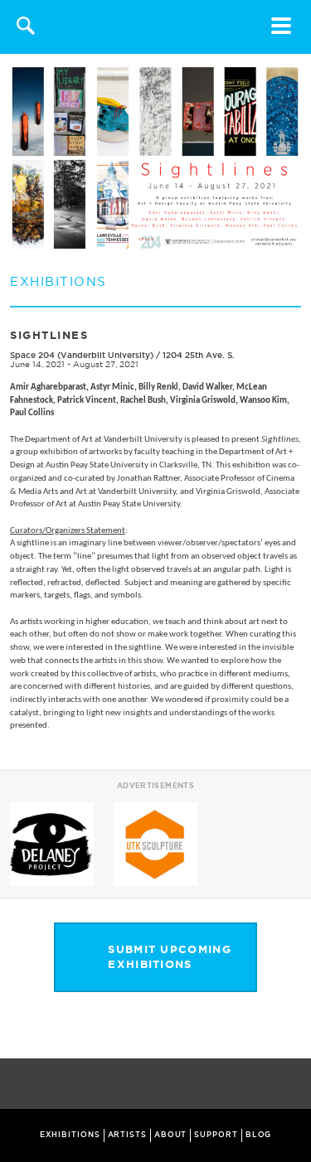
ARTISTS (127, 1135)
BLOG (258, 1135)
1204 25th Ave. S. (199, 355)
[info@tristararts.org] (295, 1085)
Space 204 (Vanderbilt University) (81, 355)
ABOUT (170, 1135)
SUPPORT (215, 1135)
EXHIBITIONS (70, 1135)
